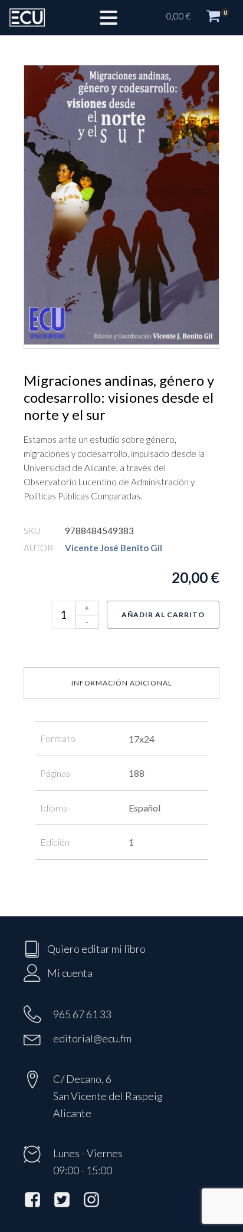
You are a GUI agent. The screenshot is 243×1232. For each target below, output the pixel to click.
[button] (198, 17)
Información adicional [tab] (121, 682)
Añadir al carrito (163, 614)
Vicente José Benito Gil (113, 547)
